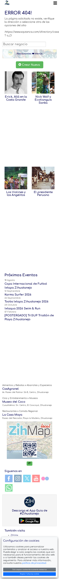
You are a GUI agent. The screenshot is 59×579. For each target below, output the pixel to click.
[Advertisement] (29, 137)
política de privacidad (34, 563)
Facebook (9, 478)
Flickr (45, 478)
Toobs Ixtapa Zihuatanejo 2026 (26, 301)
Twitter (27, 478)
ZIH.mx (14, 535)
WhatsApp (9, 488)
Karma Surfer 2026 (18, 294)
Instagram (18, 478)
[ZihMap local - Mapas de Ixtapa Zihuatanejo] (29, 440)
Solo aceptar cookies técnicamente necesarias (29, 569)
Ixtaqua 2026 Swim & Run (22, 308)
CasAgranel (10, 388)
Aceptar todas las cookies (29, 574)
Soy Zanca (7, 2)
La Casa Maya (12, 414)
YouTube (36, 478)
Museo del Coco (13, 401)
